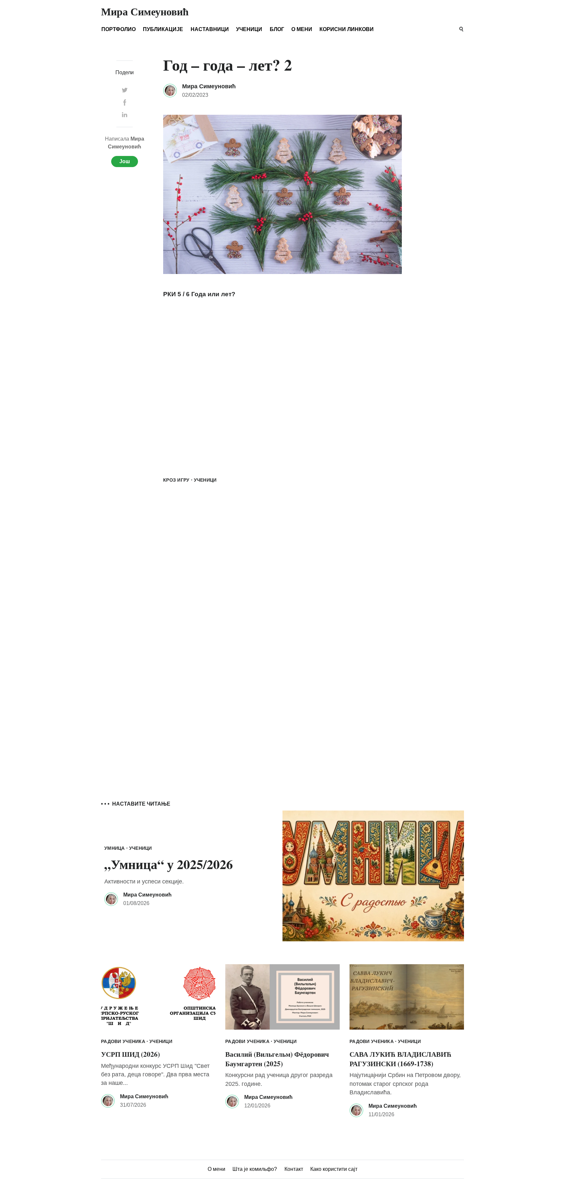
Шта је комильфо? (254, 1169)
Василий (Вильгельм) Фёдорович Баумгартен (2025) (277, 1059)
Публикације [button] (163, 29)
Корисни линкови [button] (346, 29)
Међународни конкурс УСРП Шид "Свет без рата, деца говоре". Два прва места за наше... (155, 1074)
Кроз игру (176, 480)
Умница (114, 848)
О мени (301, 29)
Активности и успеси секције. (144, 881)
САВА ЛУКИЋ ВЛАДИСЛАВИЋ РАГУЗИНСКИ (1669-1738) (401, 1059)
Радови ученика (123, 1041)
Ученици (205, 480)
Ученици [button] (249, 29)
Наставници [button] (210, 29)
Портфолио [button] (118, 29)
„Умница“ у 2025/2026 (168, 864)
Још (124, 161)
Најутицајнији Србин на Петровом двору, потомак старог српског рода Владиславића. (405, 1084)
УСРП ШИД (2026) (130, 1054)
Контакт (293, 1169)
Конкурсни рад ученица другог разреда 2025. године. (279, 1079)
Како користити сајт (333, 1169)
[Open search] (461, 29)
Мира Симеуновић (209, 86)
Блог (277, 29)
